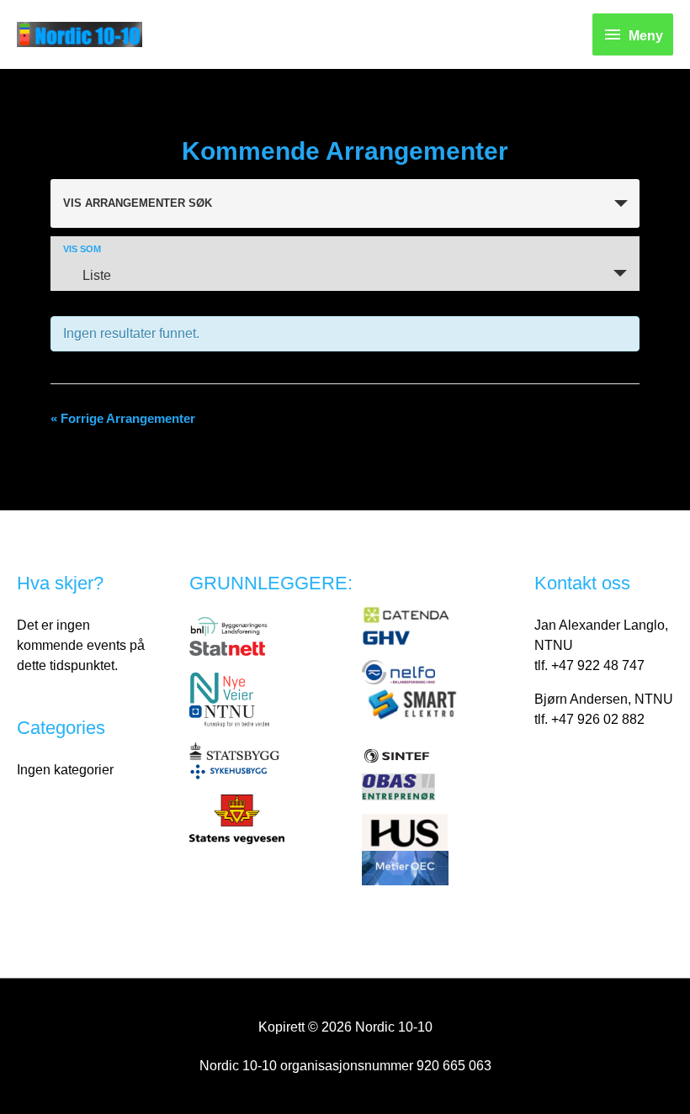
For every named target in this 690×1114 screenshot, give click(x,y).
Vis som (82, 249)
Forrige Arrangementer (122, 418)
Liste (96, 275)
